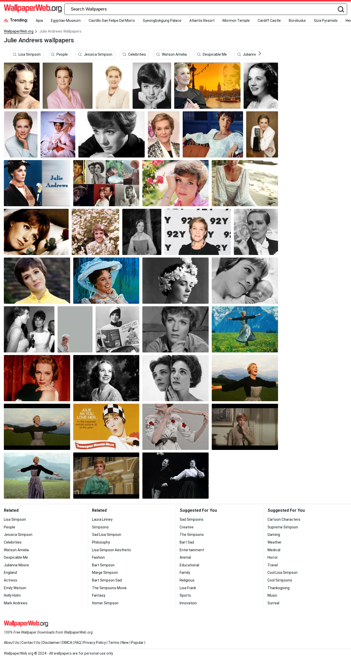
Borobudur (297, 20)
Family (185, 572)
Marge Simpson (105, 572)
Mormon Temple (236, 20)
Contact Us (30, 643)
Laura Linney (102, 519)
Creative (186, 527)
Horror (272, 557)
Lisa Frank (188, 588)
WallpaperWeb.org (18, 31)
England (10, 572)
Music (272, 595)
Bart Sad (187, 542)
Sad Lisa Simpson (106, 535)
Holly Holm (12, 595)
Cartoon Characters (283, 519)
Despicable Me (215, 55)
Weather (274, 542)
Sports (185, 595)
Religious (187, 580)
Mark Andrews (15, 603)
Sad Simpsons (192, 519)
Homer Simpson (105, 603)
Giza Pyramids (326, 20)
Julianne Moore (255, 55)
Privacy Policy (94, 643)
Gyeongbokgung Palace (162, 20)
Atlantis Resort (202, 20)
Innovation (188, 603)
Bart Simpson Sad (107, 580)
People (62, 55)
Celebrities (137, 55)
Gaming (273, 535)
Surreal (273, 603)
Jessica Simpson (98, 55)
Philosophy (101, 542)
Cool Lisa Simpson (282, 572)
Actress (10, 580)
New (125, 643)
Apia (39, 20)
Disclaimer (51, 643)
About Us (11, 643)
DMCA (67, 643)
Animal (185, 557)
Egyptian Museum (66, 20)
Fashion (98, 557)
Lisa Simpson (30, 55)
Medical (273, 550)
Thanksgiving (278, 588)
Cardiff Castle (269, 20)
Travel (272, 565)
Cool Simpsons (279, 580)
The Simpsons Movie (109, 588)
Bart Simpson (103, 565)
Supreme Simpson (282, 527)
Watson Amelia (174, 55)
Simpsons (100, 527)
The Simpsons (192, 535)
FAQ (78, 643)
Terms (113, 643)
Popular (137, 643)
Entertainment (192, 550)
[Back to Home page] (33, 9)
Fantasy (98, 595)
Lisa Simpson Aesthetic (111, 550)
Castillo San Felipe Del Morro (112, 20)
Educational (189, 565)
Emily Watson (15, 588)
